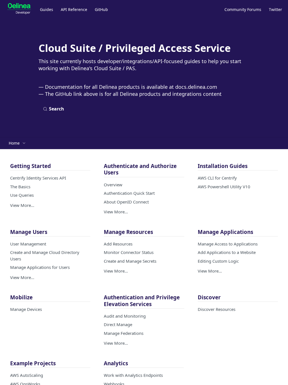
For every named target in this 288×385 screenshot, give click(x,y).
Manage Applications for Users (40, 267)
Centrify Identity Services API (38, 178)
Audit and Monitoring (125, 316)
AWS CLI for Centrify (217, 178)
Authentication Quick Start (129, 193)
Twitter (275, 9)
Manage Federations (123, 333)
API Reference (74, 9)
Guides (46, 9)
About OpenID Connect (126, 202)
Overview (113, 184)
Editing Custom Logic (218, 261)
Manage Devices (26, 309)
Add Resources (118, 244)
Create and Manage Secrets (130, 261)
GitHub (101, 9)
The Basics (20, 186)
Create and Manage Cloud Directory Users (44, 255)
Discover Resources (216, 309)
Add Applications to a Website (227, 252)
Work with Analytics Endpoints (133, 375)
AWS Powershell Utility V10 (224, 186)
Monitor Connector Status (129, 252)
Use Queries (22, 195)
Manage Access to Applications (228, 244)
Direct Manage (118, 324)
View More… (22, 205)
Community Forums (242, 9)
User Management (28, 244)
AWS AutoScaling (26, 375)
